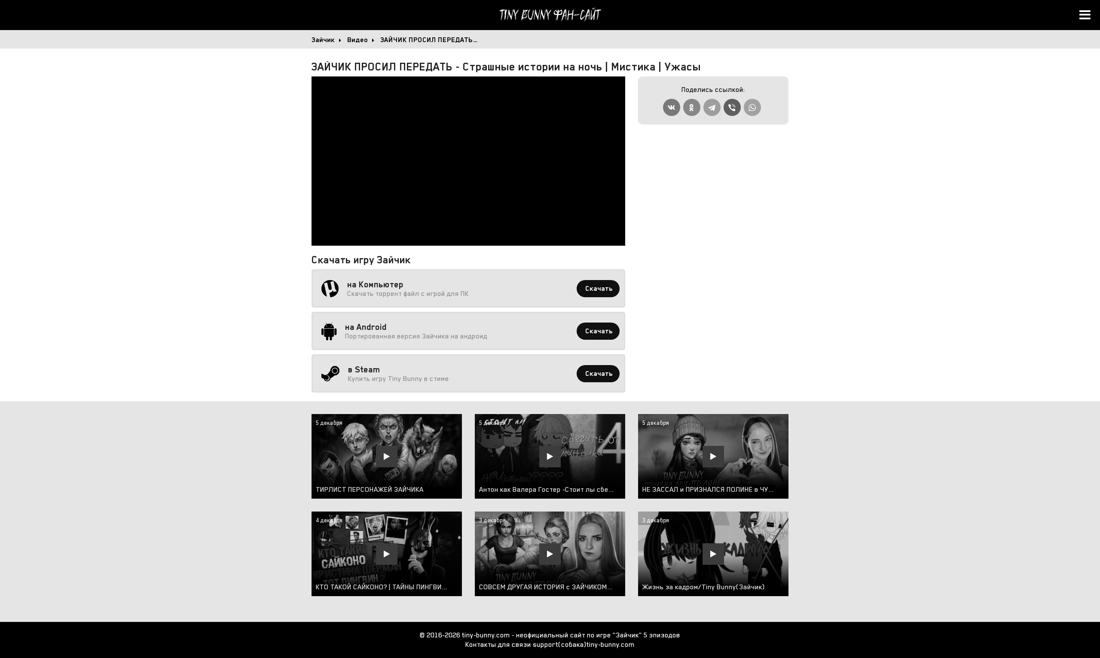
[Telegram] (712, 107)
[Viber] (732, 107)
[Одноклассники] (691, 107)
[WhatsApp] (752, 107)
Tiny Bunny (550, 15)
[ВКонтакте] (671, 107)
